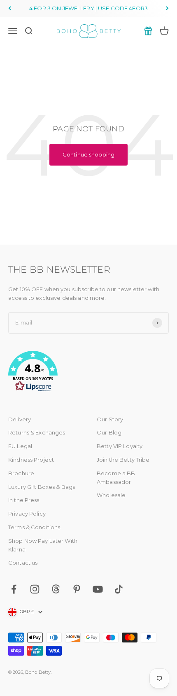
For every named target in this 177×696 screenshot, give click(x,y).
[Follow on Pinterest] (76, 589)
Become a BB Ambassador (116, 477)
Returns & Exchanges (36, 432)
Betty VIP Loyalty (119, 446)
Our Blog (109, 432)
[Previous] (9, 8)
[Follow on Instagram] (34, 589)
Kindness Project (31, 459)
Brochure (21, 473)
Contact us (22, 562)
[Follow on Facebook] (13, 589)
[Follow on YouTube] (97, 589)
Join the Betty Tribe (123, 459)
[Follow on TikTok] (118, 589)
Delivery (19, 419)
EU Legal (20, 446)
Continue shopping (88, 154)
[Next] (167, 8)
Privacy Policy (27, 513)
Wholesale (111, 495)
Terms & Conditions (34, 527)
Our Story (110, 419)
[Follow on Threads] (55, 589)
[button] (88, 373)
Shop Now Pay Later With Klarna (42, 545)
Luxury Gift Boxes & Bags (41, 486)
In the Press (24, 500)
